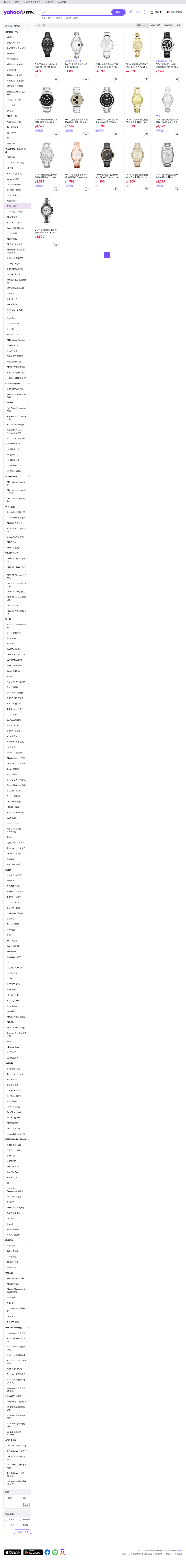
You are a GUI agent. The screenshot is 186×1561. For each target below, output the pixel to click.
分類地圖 (179, 1554)
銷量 (179, 25)
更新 (180, 1550)
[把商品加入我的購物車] (56, 79)
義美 (44, 18)
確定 (26, 1504)
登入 (138, 12)
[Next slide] (58, 44)
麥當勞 (76, 18)
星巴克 (51, 18)
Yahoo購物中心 (19, 12)
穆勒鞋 (68, 18)
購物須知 (148, 1554)
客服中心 (126, 1554)
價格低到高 (156, 25)
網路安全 (159, 1554)
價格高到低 (169, 25)
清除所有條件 (22, 1531)
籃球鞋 (59, 18)
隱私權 (169, 1554)
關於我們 (137, 1554)
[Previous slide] (36, 44)
